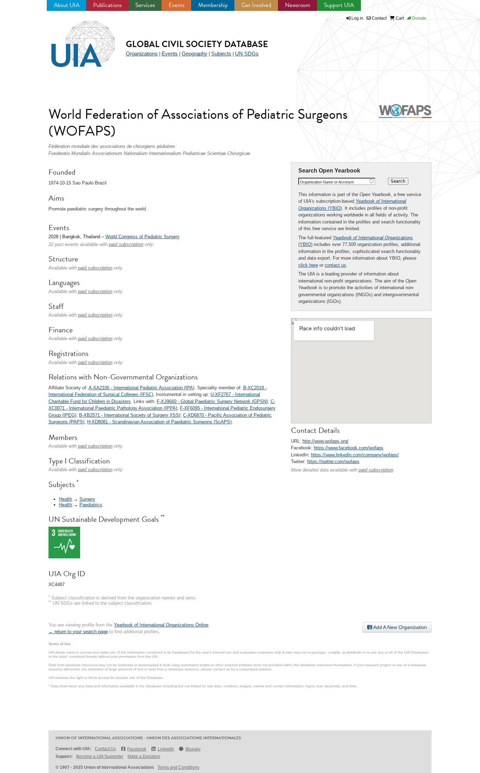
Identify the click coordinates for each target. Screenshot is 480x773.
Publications (107, 5)
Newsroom (297, 5)
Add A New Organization (399, 627)
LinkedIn (166, 749)
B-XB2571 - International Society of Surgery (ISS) (129, 415)
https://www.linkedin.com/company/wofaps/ (355, 454)
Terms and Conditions (178, 767)
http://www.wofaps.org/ (326, 441)
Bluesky (193, 749)
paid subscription (376, 470)
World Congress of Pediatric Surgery (142, 236)
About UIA (66, 5)
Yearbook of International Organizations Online (161, 625)
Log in (357, 18)
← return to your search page (78, 631)
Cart (399, 18)
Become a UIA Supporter (99, 756)
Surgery (87, 499)
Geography (194, 54)
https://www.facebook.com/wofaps (348, 447)
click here (308, 265)
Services (145, 5)
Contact (379, 18)
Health (65, 499)
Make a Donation (144, 756)
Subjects (221, 54)
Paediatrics (90, 504)
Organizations (142, 54)
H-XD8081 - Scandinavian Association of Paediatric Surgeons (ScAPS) (159, 421)
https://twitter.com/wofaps (333, 461)
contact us (335, 265)
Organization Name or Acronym (327, 182)
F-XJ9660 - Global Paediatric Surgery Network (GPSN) (212, 401)
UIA (74, 40)
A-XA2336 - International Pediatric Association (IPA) (141, 387)
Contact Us (105, 748)
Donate (418, 18)
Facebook (136, 749)
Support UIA (339, 5)
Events (176, 5)
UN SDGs (247, 54)
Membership (213, 5)
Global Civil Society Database (197, 44)
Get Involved (256, 5)
